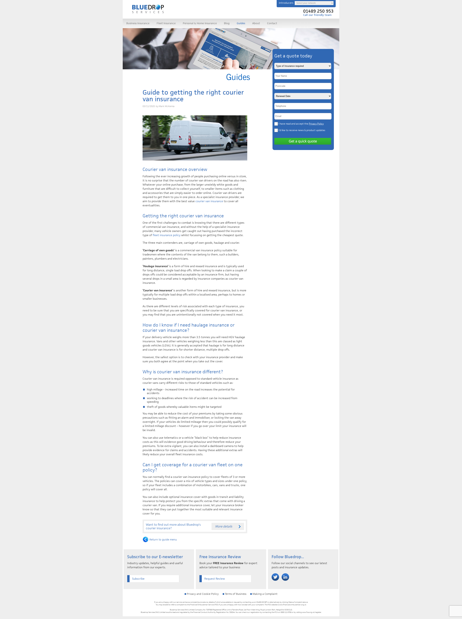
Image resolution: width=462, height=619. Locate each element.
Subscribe (138, 579)
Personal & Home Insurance (200, 23)
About (256, 23)
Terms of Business (235, 594)
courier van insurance (209, 201)
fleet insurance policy (167, 235)
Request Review (214, 579)
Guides (241, 23)
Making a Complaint (264, 594)
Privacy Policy (316, 123)
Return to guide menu (163, 539)
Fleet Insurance (166, 23)
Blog (227, 23)
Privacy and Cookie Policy (202, 594)
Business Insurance (137, 23)
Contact (272, 23)
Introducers (286, 3)
